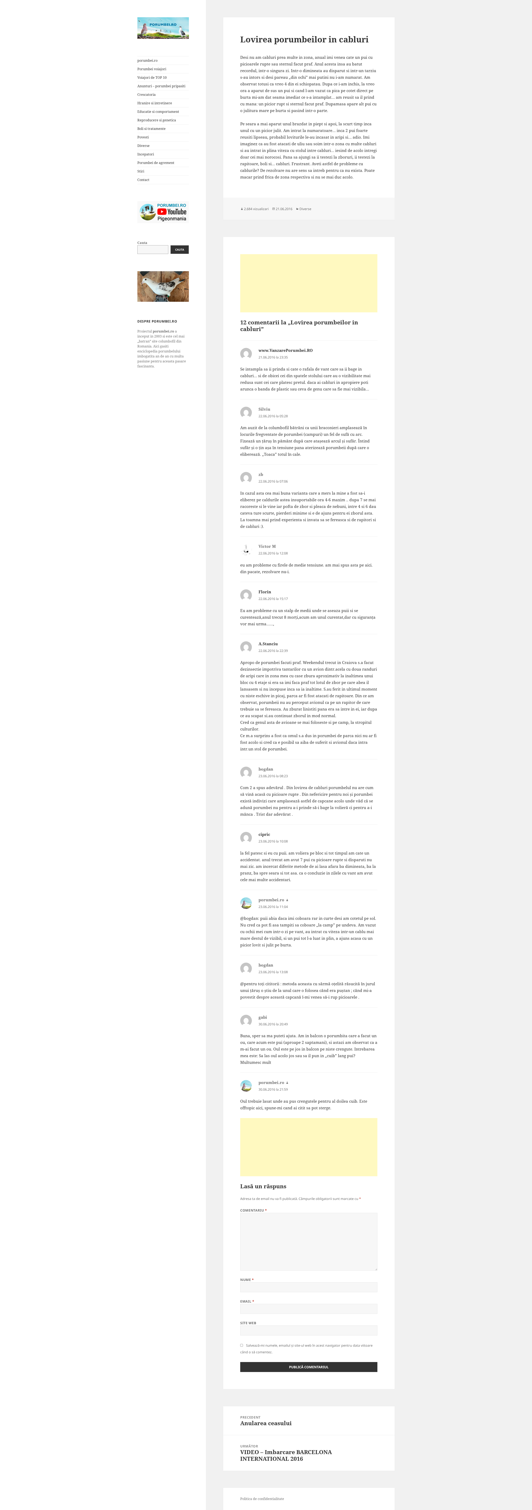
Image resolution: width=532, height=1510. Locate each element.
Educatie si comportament (158, 111)
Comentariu (253, 1210)
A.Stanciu (268, 644)
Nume (247, 1279)
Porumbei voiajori (151, 69)
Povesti (143, 137)
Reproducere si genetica (156, 120)
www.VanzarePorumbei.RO (286, 350)
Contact (143, 179)
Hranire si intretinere (154, 103)
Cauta (142, 242)
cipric (264, 834)
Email (247, 1301)
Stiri (140, 171)
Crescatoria (146, 94)
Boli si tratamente (151, 128)
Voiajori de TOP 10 (152, 77)
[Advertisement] (308, 283)
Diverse (143, 145)
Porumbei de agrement (155, 162)
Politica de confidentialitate (262, 1498)
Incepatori (145, 154)
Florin (265, 592)
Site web (248, 1323)
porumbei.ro (147, 60)
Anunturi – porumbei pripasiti (161, 86)
